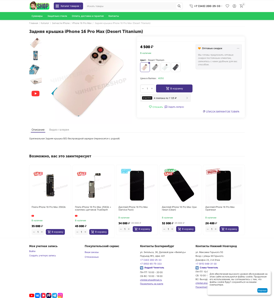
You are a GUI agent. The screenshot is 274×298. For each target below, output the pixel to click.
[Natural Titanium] (155, 67)
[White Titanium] (165, 67)
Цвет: (143, 60)
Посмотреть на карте (151, 283)
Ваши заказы (92, 252)
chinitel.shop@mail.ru (151, 280)
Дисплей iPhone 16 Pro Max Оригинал (220, 208)
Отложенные (92, 257)
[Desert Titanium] (145, 67)
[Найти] (179, 6)
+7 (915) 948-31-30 (206, 263)
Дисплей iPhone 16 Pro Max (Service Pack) (133, 208)
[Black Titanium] (176, 67)
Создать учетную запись (42, 255)
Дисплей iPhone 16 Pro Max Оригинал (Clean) (179, 208)
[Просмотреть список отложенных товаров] (227, 6)
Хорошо (262, 290)
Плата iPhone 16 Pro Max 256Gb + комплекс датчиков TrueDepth (93, 208)
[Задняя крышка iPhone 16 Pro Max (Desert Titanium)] (88, 80)
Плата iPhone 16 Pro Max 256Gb (49, 207)
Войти (32, 251)
